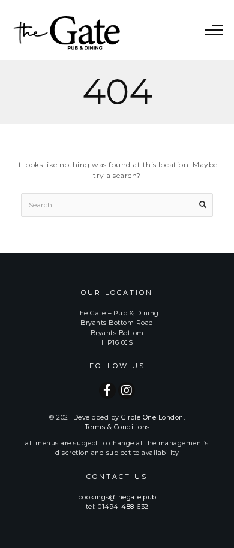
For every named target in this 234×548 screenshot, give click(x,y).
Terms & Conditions (117, 427)
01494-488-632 (123, 507)
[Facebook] (107, 390)
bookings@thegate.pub (117, 497)
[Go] (203, 205)
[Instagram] (126, 390)
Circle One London (152, 417)
